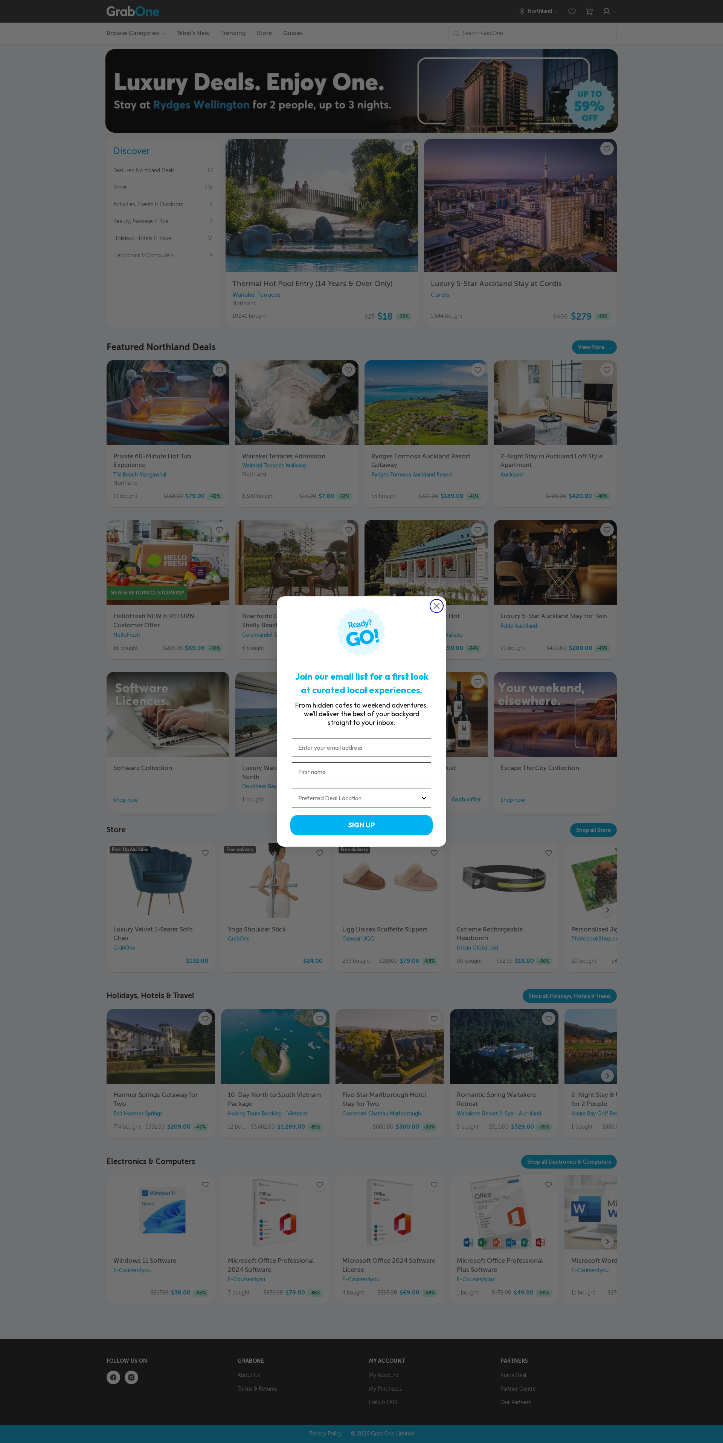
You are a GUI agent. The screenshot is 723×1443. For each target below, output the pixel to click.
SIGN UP (361, 825)
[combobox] (359, 798)
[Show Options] (424, 798)
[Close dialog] (436, 606)
